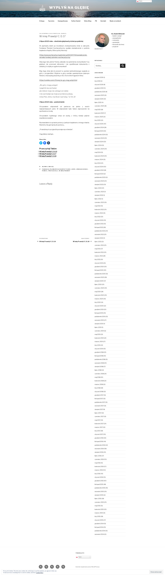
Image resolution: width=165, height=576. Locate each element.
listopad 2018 (99, 356)
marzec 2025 (99, 117)
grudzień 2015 (99, 480)
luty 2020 (98, 302)
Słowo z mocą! (48, 166)
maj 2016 (97, 463)
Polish (79, 557)
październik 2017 (100, 402)
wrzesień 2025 (99, 95)
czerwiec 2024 (99, 149)
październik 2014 (100, 531)
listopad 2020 (99, 270)
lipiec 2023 (98, 188)
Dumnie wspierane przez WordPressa (87, 567)
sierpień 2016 (99, 452)
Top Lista (51, 21)
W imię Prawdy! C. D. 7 (47, 154)
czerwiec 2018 (99, 373)
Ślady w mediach (115, 21)
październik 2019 (100, 316)
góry (73, 169)
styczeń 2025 (99, 124)
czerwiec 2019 (99, 331)
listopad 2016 (99, 441)
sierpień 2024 (99, 141)
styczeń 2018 (99, 391)
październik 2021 (100, 231)
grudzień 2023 (99, 170)
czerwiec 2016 (99, 459)
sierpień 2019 (99, 323)
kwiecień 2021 (99, 252)
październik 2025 (100, 91)
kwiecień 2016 (99, 466)
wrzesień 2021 (99, 234)
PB (96, 21)
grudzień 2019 (99, 309)
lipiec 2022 (98, 199)
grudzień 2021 (99, 224)
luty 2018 (97, 388)
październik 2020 (100, 274)
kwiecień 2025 (99, 113)
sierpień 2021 (99, 238)
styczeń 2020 (99, 306)
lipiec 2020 (98, 284)
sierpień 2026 (99, 77)
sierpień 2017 (99, 409)
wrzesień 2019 (99, 320)
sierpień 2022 (99, 195)
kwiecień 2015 (99, 509)
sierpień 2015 (99, 495)
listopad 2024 (99, 131)
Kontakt (103, 21)
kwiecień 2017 (99, 423)
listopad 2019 (99, 313)
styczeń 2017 (99, 434)
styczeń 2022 (99, 220)
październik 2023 (100, 177)
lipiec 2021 (98, 241)
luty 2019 (97, 345)
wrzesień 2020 (99, 277)
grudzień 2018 (99, 352)
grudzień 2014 (99, 523)
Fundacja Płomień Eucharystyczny (56, 169)
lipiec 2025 (98, 102)
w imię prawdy (64, 170)
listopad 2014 (99, 527)
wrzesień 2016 (99, 448)
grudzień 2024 (99, 127)
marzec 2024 (99, 159)
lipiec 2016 (98, 456)
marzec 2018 (99, 384)
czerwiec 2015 (99, 502)
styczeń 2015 (99, 520)
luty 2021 (97, 259)
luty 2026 (98, 81)
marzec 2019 (99, 341)
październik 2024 (100, 134)
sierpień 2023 (99, 184)
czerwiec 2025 (99, 106)
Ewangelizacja (63, 21)
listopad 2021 (99, 227)
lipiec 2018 (98, 370)
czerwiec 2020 (99, 288)
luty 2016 (97, 473)
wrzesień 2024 (99, 138)
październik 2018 (100, 359)
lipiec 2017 (98, 413)
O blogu (41, 21)
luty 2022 (97, 216)
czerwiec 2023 (99, 191)
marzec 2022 (99, 213)
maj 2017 (97, 420)
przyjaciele (53, 170)
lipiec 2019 (98, 327)
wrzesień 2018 (99, 363)
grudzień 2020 (99, 266)
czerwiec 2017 (99, 416)
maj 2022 (97, 206)
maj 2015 (97, 506)
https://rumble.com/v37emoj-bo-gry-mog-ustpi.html (58, 80)
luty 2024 (98, 163)
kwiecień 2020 (99, 295)
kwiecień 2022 (99, 209)
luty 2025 (98, 120)
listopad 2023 (99, 174)
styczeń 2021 (99, 263)
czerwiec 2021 (99, 245)
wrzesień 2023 (99, 181)
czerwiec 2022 (99, 202)
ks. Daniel (62, 33)
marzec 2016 (99, 470)
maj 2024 (98, 152)
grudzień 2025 (99, 88)
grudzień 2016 (99, 438)
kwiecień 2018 (99, 381)
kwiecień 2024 (99, 156)
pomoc (44, 170)
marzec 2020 (99, 299)
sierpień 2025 (99, 99)
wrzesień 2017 (99, 406)
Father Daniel (75, 21)
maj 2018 (97, 377)
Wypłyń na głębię (69, 7)
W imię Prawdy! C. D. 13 (48, 151)
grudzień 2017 (99, 395)
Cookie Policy (39, 572)
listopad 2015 (99, 484)
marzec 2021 (99, 256)
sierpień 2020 (99, 281)
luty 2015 (97, 516)
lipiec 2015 (98, 498)
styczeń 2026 (99, 84)
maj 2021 (97, 249)
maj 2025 (98, 109)
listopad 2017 (99, 398)
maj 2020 (98, 291)
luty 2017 (97, 431)
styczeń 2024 (99, 166)
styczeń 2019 (99, 348)
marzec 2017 (99, 427)
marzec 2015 (99, 513)
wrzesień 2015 (99, 491)
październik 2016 (100, 445)
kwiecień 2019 (99, 338)
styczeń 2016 (99, 477)
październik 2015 (100, 488)
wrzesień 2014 (99, 534)
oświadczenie (82, 169)
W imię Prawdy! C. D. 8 (47, 156)
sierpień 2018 (99, 366)
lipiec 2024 (98, 145)
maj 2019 (97, 334)
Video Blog (87, 21)
